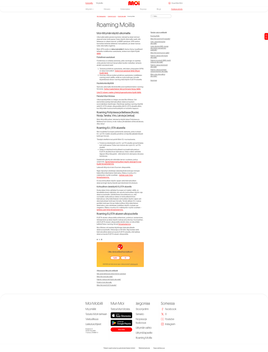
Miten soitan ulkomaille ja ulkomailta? (157, 75)
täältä (99, 53)
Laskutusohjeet (93, 324)
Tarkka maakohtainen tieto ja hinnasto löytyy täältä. (122, 89)
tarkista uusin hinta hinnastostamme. (110, 210)
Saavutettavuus (159, 348)
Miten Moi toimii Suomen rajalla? (159, 53)
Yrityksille (99, 3)
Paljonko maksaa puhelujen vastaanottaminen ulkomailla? (159, 70)
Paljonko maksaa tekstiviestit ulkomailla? (159, 66)
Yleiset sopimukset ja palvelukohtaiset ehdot (119, 348)
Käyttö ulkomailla (122, 16)
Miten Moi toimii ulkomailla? (105, 276)
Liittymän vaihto (144, 327)
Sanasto (140, 314)
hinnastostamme (124, 224)
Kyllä (115, 258)
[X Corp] (99, 239)
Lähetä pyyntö (134, 264)
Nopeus (143, 9)
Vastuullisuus (91, 319)
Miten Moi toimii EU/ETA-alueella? (106, 285)
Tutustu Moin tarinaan (96, 314)
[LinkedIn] (101, 239)
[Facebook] (97, 239)
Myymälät (90, 309)
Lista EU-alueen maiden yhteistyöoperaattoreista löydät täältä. (119, 92)
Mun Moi (121, 329)
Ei (125, 258)
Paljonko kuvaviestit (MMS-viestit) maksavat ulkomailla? (160, 61)
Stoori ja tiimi (142, 309)
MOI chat (266, 38)
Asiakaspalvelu (177, 9)
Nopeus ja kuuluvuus (141, 321)
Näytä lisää (153, 80)
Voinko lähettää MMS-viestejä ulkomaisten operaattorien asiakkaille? (159, 48)
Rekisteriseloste (144, 348)
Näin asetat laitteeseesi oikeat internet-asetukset (111, 274)
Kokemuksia (125, 9)
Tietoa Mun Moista (120, 309)
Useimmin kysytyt (112, 16)
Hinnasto (107, 9)
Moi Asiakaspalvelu (101, 16)
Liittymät (88, 9)
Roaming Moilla (131, 16)
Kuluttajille (89, 3)
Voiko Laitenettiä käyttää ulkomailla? (157, 42)
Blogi (159, 9)
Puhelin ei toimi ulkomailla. (104, 282)
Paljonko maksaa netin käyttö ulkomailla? (109, 279)
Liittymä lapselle (144, 332)
